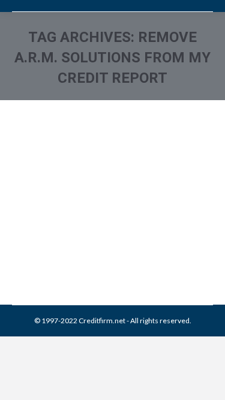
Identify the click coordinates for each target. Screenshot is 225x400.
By (98, 229)
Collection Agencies (59, 216)
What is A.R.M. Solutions (80, 179)
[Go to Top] (206, 381)
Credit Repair (115, 216)
